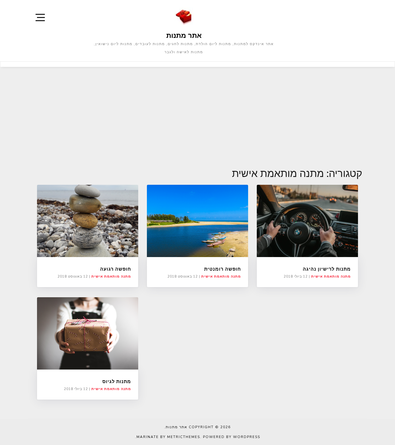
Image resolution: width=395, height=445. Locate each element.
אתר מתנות (184, 35)
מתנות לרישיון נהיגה (327, 269)
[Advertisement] (197, 110)
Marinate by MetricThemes (168, 437)
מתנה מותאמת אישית (111, 276)
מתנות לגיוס (116, 381)
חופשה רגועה (115, 269)
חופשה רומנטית (222, 269)
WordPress (246, 437)
